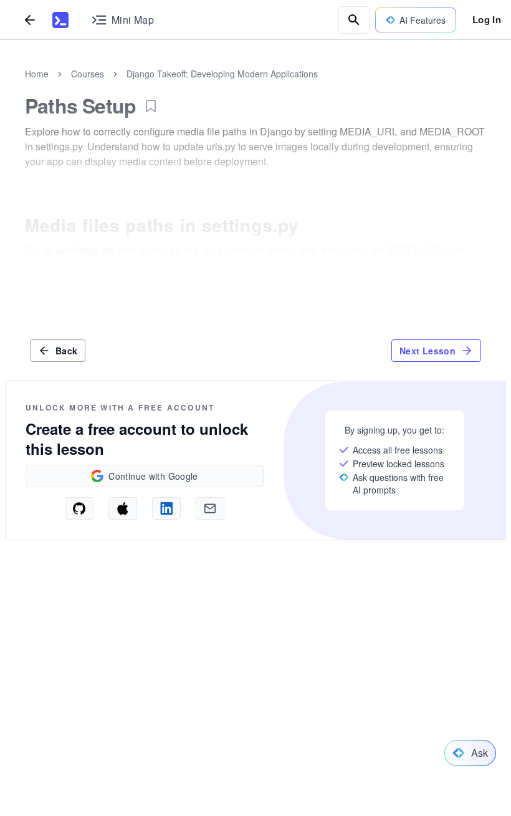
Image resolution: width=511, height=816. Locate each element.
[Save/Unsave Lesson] (151, 106)
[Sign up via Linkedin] (166, 508)
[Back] (30, 19)
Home (37, 73)
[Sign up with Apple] (122, 508)
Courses (87, 73)
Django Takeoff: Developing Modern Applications (222, 73)
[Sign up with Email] (210, 508)
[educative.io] (60, 20)
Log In (486, 19)
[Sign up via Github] (79, 508)
